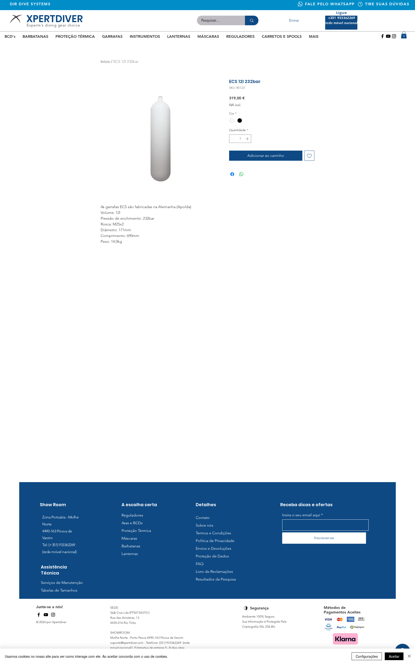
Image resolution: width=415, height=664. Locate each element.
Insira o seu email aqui (301, 515)
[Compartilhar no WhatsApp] (241, 174)
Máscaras (129, 538)
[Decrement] (233, 139)
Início (105, 61)
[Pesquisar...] (251, 20)
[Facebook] (382, 36)
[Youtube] (388, 36)
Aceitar (394, 656)
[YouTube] (46, 614)
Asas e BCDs (132, 523)
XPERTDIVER (54, 19)
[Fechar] (409, 656)
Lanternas (130, 553)
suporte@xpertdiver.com (126, 643)
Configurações (367, 656)
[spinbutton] (240, 139)
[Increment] (248, 139)
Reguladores (132, 515)
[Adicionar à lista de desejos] (309, 156)
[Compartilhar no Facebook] (232, 174)
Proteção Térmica (136, 530)
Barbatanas (131, 546)
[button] (404, 34)
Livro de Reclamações (214, 571)
